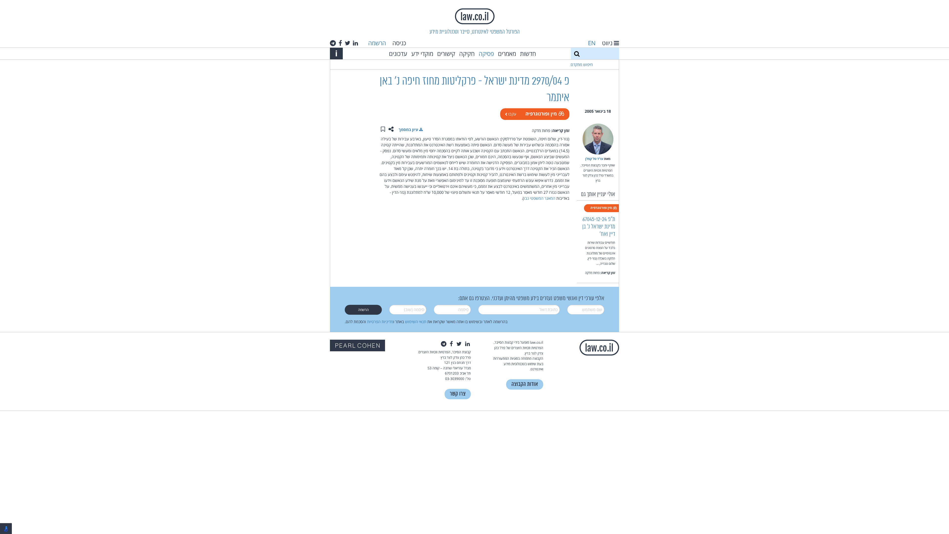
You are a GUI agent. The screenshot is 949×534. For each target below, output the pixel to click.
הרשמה (377, 43)
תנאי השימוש (415, 321)
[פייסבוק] (340, 43)
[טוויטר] (347, 43)
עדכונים (398, 53)
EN (592, 43)
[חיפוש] (577, 53)
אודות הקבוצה (524, 384)
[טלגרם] (333, 43)
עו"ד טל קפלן (594, 158)
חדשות (528, 53)
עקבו (511, 114)
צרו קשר (458, 394)
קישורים (446, 53)
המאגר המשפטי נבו (539, 198)
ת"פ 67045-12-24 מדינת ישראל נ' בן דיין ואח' (598, 227)
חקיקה (467, 53)
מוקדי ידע (422, 53)
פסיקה (486, 53)
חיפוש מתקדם (582, 64)
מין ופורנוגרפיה (541, 113)
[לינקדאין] (355, 43)
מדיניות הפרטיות (380, 321)
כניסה (399, 43)
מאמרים (507, 53)
